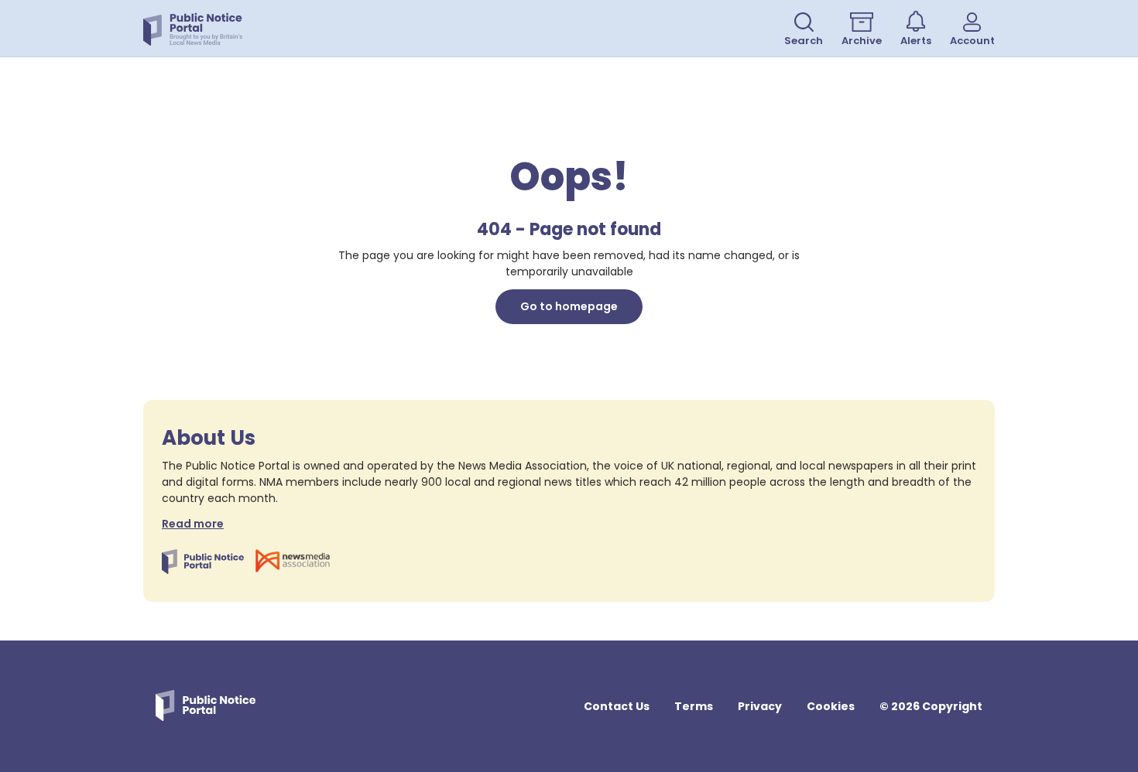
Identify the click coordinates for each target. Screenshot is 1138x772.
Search (803, 40)
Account (972, 40)
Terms (693, 706)
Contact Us (617, 706)
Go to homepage (569, 306)
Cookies (831, 706)
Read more (193, 523)
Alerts (915, 40)
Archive (862, 40)
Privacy (760, 706)
